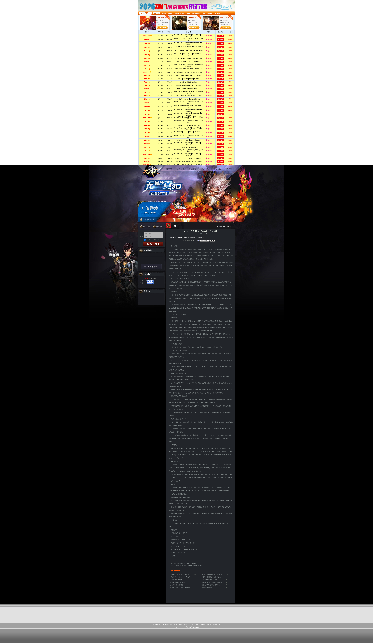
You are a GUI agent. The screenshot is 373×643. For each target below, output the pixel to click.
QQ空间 (175, 237)
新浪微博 (179, 237)
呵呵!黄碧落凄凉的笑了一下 (209, 579)
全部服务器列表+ (151, 266)
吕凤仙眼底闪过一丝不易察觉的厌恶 (212, 582)
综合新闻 (180, 168)
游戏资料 (205, 168)
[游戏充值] (149, 219)
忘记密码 (156, 240)
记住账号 (148, 240)
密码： (142, 236)
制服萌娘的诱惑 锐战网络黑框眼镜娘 (185, 563)
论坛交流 (228, 168)
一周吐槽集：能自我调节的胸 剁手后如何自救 (188, 565)
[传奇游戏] (150, 171)
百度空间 (200, 237)
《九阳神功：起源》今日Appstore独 (179, 574)
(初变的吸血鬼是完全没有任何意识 (211, 585)
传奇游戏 (145, 278)
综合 (228, 226)
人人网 (187, 237)
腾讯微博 (191, 237)
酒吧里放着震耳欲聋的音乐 (177, 582)
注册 (144, 226)
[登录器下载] (162, 187)
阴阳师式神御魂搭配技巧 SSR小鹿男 (212, 574)
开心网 (196, 237)
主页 (224, 226)
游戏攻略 (192, 168)
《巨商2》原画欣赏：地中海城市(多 (212, 577)
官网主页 (169, 168)
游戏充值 (217, 168)
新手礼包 (158, 226)
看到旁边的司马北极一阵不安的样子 (180, 587)
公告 (231, 226)
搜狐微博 (183, 237)
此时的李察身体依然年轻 (176, 585)
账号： (142, 233)
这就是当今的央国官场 (176, 579)
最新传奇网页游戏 (191, 627)
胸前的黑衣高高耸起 (207, 587)
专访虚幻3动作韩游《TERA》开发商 (180, 577)
